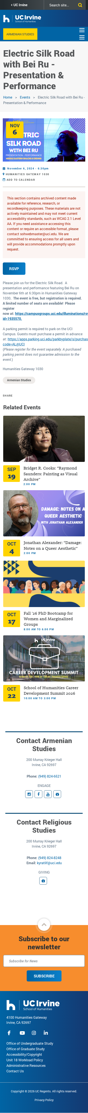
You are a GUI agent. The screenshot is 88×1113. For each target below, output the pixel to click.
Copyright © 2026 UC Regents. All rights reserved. (44, 1091)
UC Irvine (20, 5)
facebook (10, 1032)
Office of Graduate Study (25, 1049)
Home (7, 97)
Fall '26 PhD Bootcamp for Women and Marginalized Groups (48, 619)
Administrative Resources (25, 1065)
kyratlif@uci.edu (49, 863)
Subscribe (44, 975)
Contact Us (15, 1071)
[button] (44, 924)
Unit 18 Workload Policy (24, 1060)
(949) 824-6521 (49, 776)
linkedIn (46, 1032)
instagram (34, 1032)
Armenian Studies (20, 34)
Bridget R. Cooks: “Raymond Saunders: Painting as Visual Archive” (50, 474)
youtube (22, 1032)
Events (25, 97)
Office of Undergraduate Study (29, 1043)
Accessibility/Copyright (24, 1054)
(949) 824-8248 (49, 857)
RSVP (14, 268)
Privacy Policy (44, 1100)
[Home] (33, 1004)
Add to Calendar (21, 179)
